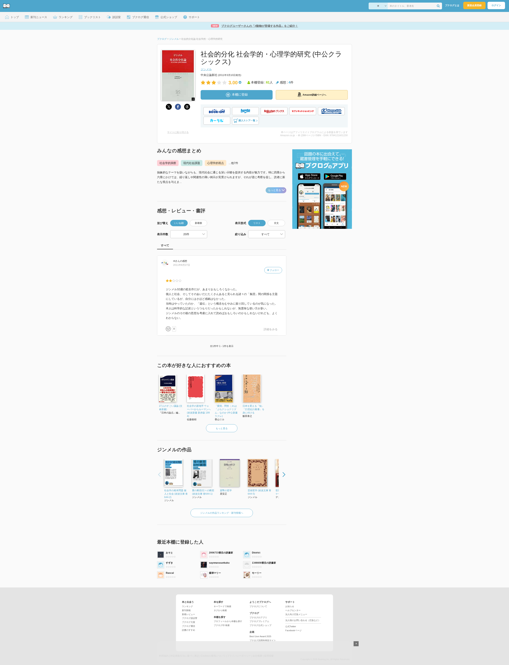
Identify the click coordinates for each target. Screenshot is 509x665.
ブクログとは (452, 5)
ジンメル (206, 69)
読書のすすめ (188, 630)
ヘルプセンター (293, 610)
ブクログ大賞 (188, 622)
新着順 (198, 223)
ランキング (187, 606)
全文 (276, 223)
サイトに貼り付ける (178, 132)
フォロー (274, 270)
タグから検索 (220, 610)
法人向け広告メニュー (296, 614)
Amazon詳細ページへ (314, 94)
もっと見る (274, 190)
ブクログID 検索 (222, 625)
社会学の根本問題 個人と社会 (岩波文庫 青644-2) (176, 494)
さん (176, 261)
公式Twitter (290, 626)
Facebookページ (293, 630)
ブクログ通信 (188, 626)
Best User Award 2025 (260, 636)
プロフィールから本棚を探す (228, 621)
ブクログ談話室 (189, 618)
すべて (165, 245)
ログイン (496, 5)
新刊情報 (186, 610)
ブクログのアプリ (258, 617)
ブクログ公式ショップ (260, 625)
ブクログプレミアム (259, 621)
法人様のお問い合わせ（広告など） (302, 620)
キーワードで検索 (222, 606)
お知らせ (289, 606)
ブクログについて (258, 606)
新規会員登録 (474, 5)
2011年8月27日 (181, 265)
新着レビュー (188, 614)
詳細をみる (271, 329)
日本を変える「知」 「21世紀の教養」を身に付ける (253, 409)
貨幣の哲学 (226, 490)
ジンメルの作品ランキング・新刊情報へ (221, 513)
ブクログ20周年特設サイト (263, 640)
